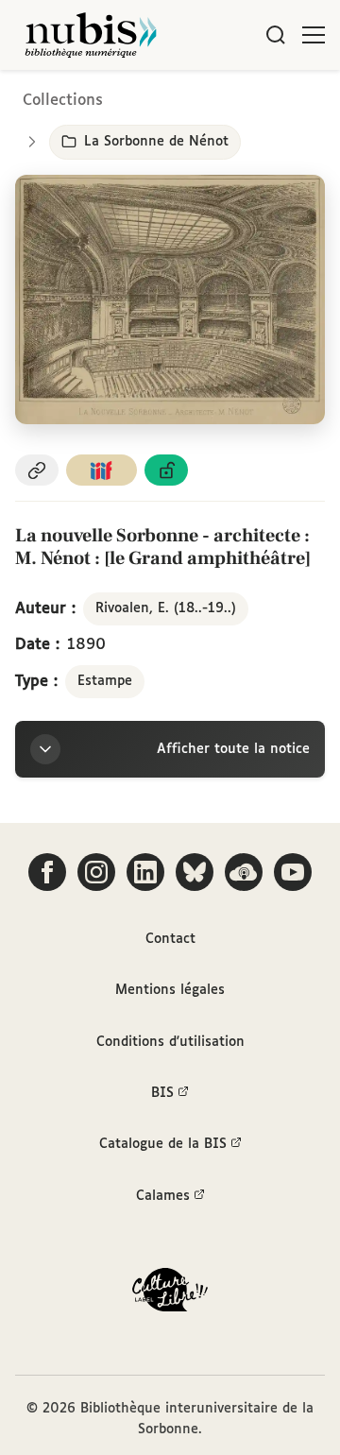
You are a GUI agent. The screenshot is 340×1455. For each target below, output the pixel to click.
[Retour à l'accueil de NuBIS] (90, 35)
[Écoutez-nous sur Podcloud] (244, 872)
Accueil (246, 97)
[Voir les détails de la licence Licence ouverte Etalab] (166, 470)
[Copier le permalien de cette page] (37, 470)
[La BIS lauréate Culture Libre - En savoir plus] (170, 1294)
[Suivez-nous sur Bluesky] (194, 872)
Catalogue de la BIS (163, 1144)
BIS (162, 1093)
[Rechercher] (275, 35)
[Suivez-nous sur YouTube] (293, 872)
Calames (163, 1196)
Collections (63, 101)
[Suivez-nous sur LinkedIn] (145, 872)
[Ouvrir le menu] (313, 34)
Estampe (104, 681)
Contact (170, 939)
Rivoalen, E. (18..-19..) (165, 608)
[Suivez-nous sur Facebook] (47, 872)
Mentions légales (170, 990)
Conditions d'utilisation (170, 1042)
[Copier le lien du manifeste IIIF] (102, 470)
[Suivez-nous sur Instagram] (96, 872)
